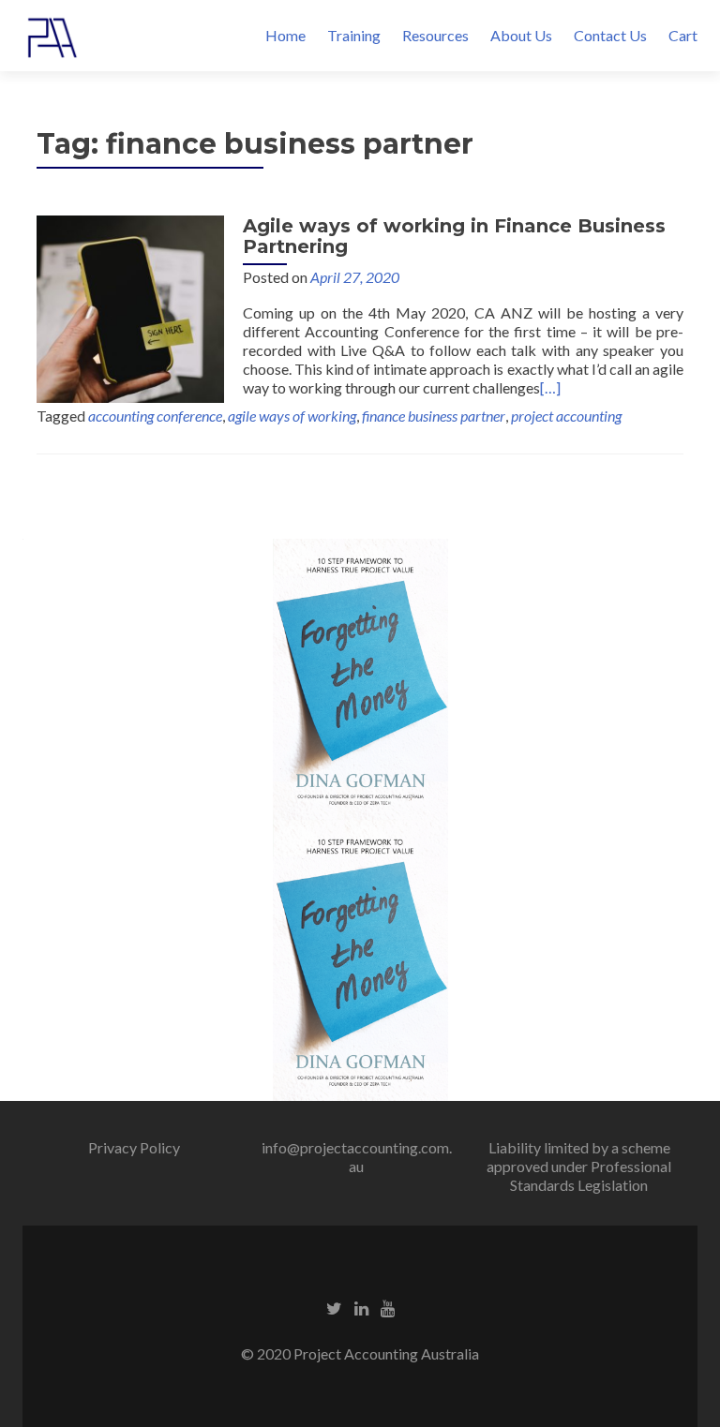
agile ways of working (292, 415)
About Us (521, 35)
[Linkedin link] (361, 1307)
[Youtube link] (388, 1307)
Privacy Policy (134, 1147)
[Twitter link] (334, 1307)
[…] (550, 387)
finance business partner (433, 415)
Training (354, 35)
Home (285, 35)
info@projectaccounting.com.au (357, 1156)
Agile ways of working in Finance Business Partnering (454, 236)
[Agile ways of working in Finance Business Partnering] (130, 307)
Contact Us (610, 35)
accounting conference (155, 415)
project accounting (566, 415)
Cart (683, 35)
